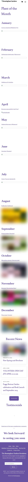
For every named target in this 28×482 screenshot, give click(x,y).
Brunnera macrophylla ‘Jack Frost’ (10, 109)
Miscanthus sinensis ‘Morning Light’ (10, 260)
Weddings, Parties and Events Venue (10, 448)
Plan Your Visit (22, 448)
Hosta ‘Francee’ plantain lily (8, 179)
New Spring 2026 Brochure (13, 360)
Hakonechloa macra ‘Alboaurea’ (9, 124)
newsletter (22, 455)
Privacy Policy (16, 450)
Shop (14, 446)
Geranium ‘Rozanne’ (6, 151)
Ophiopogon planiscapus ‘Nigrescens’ (11, 54)
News (17, 446)
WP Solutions (17, 475)
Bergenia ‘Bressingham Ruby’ (8, 288)
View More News (14, 398)
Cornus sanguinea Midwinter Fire (9, 27)
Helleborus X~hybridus (7, 82)
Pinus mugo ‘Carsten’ (6, 315)
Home (9, 446)
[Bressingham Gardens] (9, 1)
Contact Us (9, 450)
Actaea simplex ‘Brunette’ (8, 233)
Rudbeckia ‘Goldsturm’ (7, 205)
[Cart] (22, 1)
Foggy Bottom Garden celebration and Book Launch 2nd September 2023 (13, 387)
